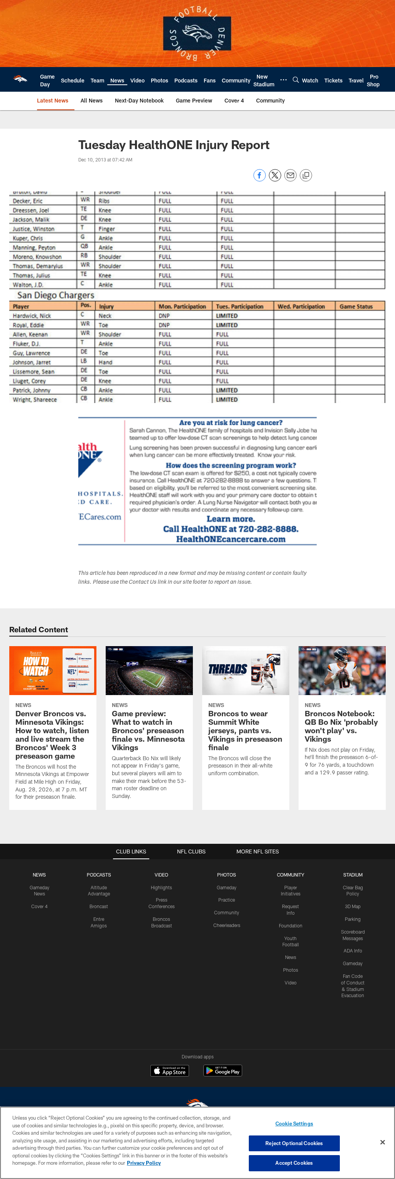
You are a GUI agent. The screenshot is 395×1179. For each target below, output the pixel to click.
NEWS (39, 874)
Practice (226, 899)
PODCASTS (99, 874)
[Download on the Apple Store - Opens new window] (170, 1071)
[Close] (382, 1142)
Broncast (98, 906)
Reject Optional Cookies (294, 1143)
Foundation (290, 925)
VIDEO (161, 874)
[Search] (296, 79)
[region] (197, 1143)
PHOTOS (226, 874)
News (290, 957)
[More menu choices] (283, 80)
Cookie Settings (294, 1123)
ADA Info (353, 950)
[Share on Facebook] (259, 179)
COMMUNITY (290, 874)
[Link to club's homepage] (20, 79)
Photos (290, 969)
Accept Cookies (294, 1163)
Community (226, 912)
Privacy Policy (144, 1163)
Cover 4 (39, 906)
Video (291, 982)
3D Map (353, 906)
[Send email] (290, 179)
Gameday (226, 887)
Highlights (161, 887)
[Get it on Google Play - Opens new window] (223, 1074)
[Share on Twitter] (275, 179)
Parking (353, 919)
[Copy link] (306, 175)
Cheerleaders (226, 925)
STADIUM (353, 874)
